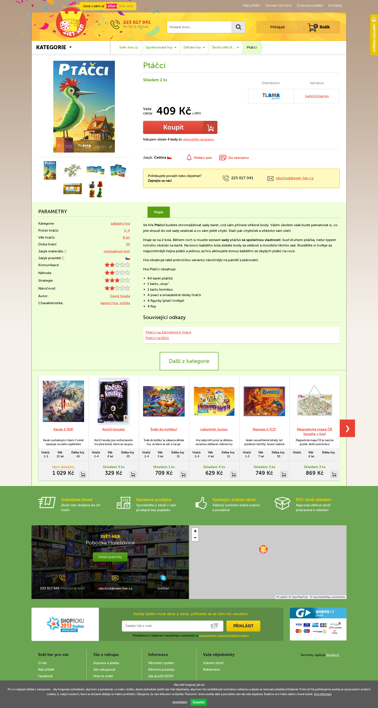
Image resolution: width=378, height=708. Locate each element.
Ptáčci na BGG (157, 338)
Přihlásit (277, 27)
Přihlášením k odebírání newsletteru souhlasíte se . (191, 635)
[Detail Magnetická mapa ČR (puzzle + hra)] (314, 401)
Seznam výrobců (278, 5)
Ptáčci (252, 47)
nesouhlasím (179, 702)
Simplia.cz (332, 655)
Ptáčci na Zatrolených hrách (168, 332)
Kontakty (335, 5)
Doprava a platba (310, 5)
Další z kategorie (189, 361)
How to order (103, 676)
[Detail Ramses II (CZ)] (264, 401)
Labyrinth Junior (214, 429)
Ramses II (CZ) (264, 429)
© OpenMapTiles (298, 597)
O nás (42, 663)
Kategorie (51, 47)
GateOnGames (317, 96)
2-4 (127, 230)
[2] (117, 266)
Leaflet (283, 597)
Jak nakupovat (104, 670)
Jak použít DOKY (161, 676)
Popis (158, 212)
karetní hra (109, 303)
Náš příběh (251, 5)
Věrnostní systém (161, 663)
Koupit (173, 127)
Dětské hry (192, 47)
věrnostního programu (198, 139)
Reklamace (211, 670)
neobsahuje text (117, 251)
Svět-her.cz (128, 47)
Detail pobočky (110, 557)
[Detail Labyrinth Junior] (214, 401)
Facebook (45, 676)
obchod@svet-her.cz (295, 178)
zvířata (124, 303)
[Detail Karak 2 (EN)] (63, 401)
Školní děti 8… (223, 47)
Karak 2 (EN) (63, 429)
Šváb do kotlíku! (163, 429)
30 (128, 244)
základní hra (120, 223)
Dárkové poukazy (161, 670)
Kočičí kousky (113, 429)
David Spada (120, 296)
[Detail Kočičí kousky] (114, 401)
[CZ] (128, 258)
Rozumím (199, 702)
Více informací (323, 694)
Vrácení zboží (213, 663)
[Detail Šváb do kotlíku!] (164, 401)
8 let (126, 237)
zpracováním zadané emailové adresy (224, 635)
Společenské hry (159, 47)
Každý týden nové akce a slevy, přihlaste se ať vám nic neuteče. (191, 613)
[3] (117, 281)
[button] (263, 549)
